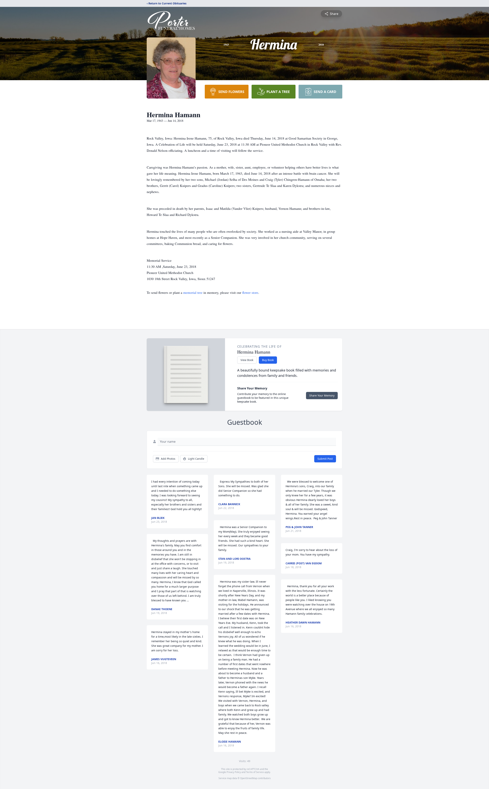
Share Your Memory (321, 395)
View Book (246, 360)
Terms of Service (255, 772)
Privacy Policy (234, 772)
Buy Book (268, 360)
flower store (250, 292)
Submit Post (325, 458)
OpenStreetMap (248, 778)
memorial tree (192, 292)
